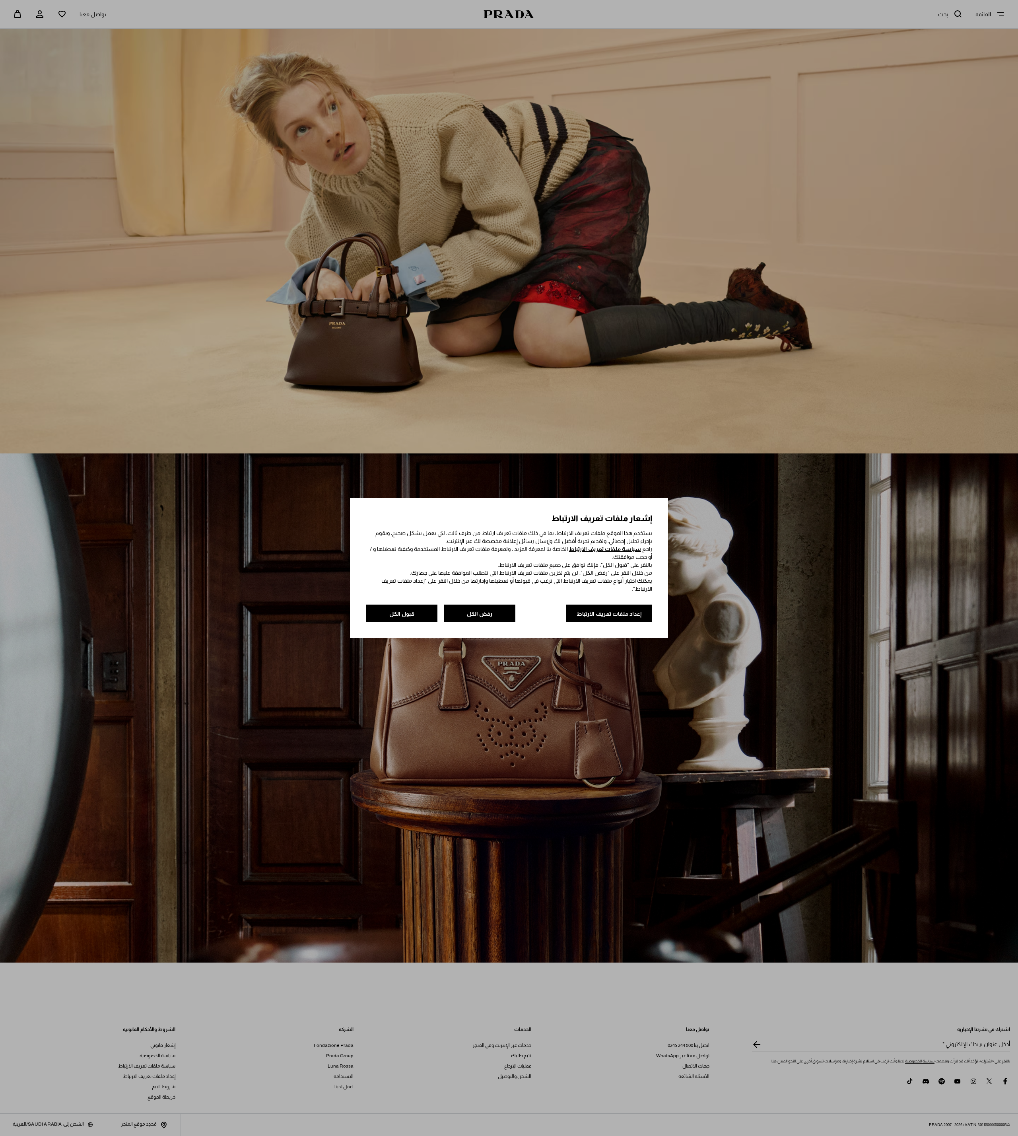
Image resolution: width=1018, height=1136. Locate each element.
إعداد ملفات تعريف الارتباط (609, 614)
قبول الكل (401, 614)
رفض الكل (479, 614)
